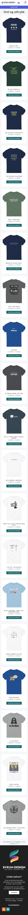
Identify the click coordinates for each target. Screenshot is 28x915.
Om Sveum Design (11, 900)
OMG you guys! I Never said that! (14, 524)
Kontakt (20, 900)
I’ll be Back (14, 741)
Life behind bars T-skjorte (14, 828)
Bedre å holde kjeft (14, 263)
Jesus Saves (14, 784)
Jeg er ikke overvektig (14, 133)
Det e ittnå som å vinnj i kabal (14, 437)
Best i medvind (14, 219)
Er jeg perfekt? (14, 89)
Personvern (19, 899)
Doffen (14, 350)
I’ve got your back (14, 567)
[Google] (4, 909)
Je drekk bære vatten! (14, 393)
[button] (18, 2)
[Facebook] (8, 909)
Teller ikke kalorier (14, 176)
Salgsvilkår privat (10, 899)
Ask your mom (14, 306)
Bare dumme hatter (14, 654)
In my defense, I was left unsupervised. (14, 611)
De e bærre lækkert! (14, 480)
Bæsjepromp (14, 697)
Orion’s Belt (14, 46)
